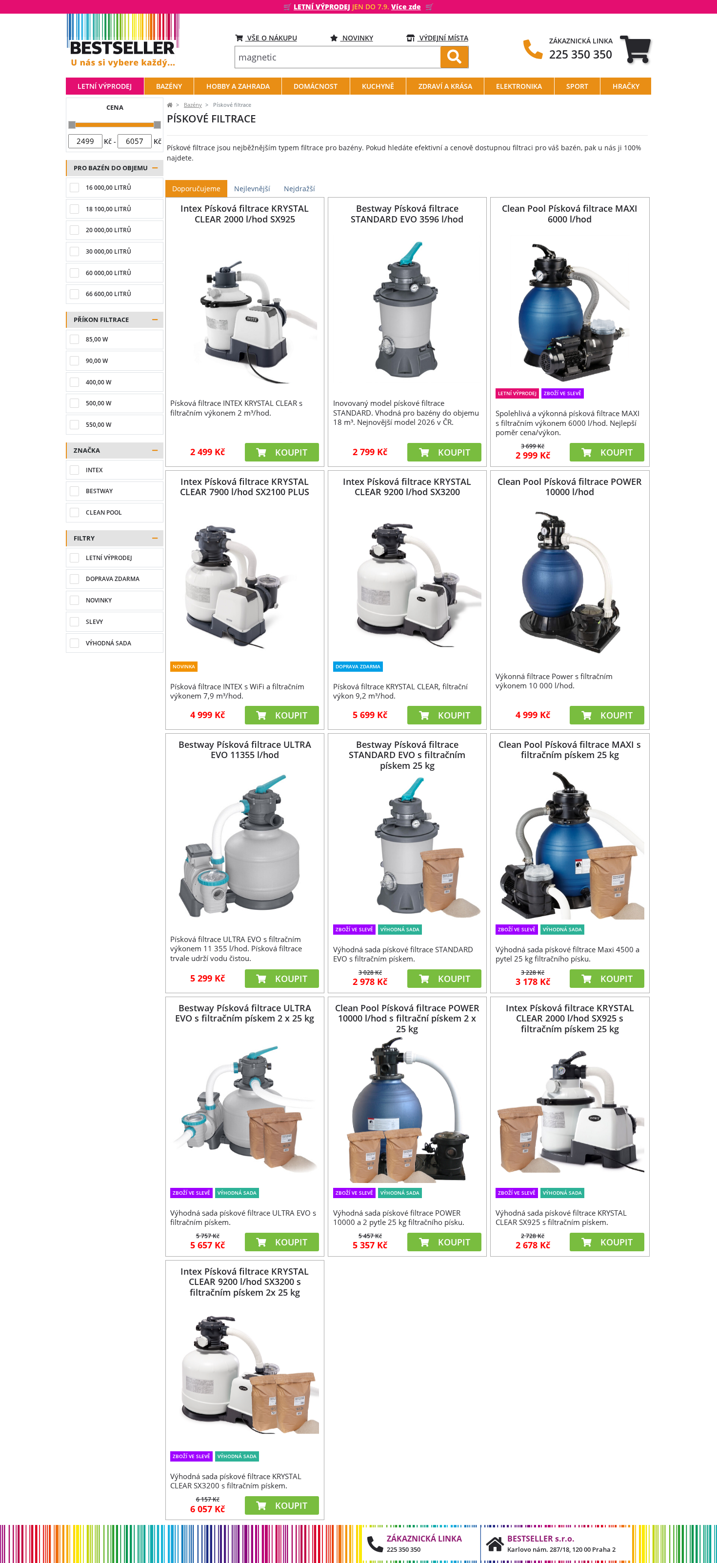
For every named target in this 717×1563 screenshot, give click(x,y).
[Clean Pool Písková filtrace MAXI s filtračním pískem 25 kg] (570, 845)
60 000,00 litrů (108, 273)
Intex (94, 470)
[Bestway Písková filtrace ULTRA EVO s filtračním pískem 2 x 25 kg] (245, 1109)
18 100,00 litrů (108, 209)
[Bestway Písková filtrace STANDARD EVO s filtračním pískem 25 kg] (407, 845)
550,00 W (98, 425)
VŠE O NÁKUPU (271, 37)
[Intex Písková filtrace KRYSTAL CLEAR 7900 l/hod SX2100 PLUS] (245, 582)
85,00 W (97, 339)
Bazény (193, 104)
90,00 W (97, 361)
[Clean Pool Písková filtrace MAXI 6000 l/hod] (570, 309)
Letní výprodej (109, 558)
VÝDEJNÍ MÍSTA (443, 37)
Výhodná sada (108, 643)
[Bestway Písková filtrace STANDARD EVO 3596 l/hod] (407, 309)
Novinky (356, 37)
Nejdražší (299, 188)
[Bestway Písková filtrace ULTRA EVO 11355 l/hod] (245, 845)
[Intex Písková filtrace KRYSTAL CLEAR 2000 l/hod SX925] (245, 309)
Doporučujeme (196, 188)
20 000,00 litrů (108, 230)
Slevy (94, 622)
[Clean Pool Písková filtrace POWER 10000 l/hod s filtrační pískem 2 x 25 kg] (407, 1109)
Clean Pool (104, 512)
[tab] (635, 49)
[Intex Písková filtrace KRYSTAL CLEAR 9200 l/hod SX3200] (407, 582)
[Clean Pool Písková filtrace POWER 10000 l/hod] (570, 582)
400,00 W (98, 382)
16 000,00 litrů (108, 187)
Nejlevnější (252, 188)
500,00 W (98, 403)
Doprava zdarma (112, 579)
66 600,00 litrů (108, 294)
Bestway (99, 491)
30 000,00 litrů (108, 251)
